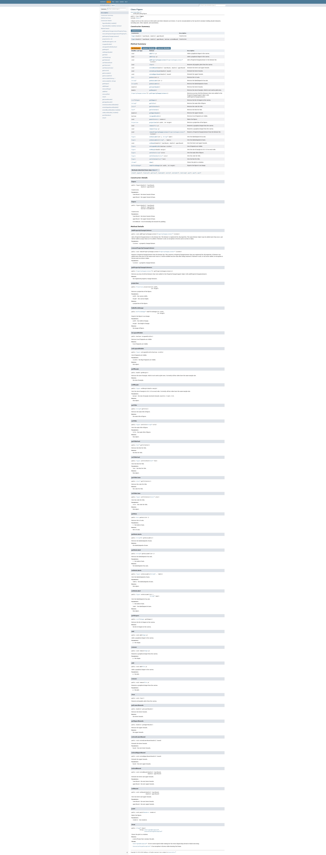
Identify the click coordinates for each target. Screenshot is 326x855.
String (133, 80)
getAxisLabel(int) (107, 75)
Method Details (105, 28)
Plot (153, 53)
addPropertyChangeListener (157, 60)
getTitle (152, 103)
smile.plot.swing (104, 5)
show (150, 162)
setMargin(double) (107, 52)
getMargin (152, 90)
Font (132, 109)
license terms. (171, 852)
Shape (153, 56)
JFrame (133, 162)
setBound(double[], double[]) (110, 112)
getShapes (152, 100)
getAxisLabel (153, 80)
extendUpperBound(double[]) (110, 107)
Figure (113, 5)
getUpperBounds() (107, 102)
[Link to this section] (151, 26)
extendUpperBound (154, 74)
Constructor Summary (107, 15)
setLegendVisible (154, 146)
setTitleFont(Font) (107, 62)
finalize (146, 173)
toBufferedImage (154, 165)
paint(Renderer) (106, 115)
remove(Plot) (106, 94)
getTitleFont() (106, 60)
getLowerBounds (154, 87)
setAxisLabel (153, 136)
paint (151, 119)
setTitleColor (153, 156)
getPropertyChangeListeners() (110, 36)
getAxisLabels (153, 83)
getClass (153, 173)
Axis (132, 77)
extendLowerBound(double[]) (110, 104)
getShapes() (105, 83)
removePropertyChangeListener (158, 132)
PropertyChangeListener (174, 60)
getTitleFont (153, 109)
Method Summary (106, 18)
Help (126, 1)
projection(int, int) (107, 39)
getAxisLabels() (106, 73)
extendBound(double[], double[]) (111, 110)
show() (104, 117)
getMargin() (105, 49)
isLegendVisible (154, 116)
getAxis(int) (105, 70)
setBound (152, 143)
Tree (113, 1)
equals (139, 173)
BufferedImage (135, 165)
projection (152, 122)
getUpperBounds (154, 113)
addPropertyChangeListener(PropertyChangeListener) (115, 31)
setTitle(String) (106, 57)
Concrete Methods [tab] (163, 48)
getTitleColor (153, 106)
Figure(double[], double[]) (109, 23)
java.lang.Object (136, 12)
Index (117, 1)
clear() (104, 96)
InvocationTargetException (152, 831)
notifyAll (175, 173)
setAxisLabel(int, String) (109, 81)
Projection (134, 122)
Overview (103, 1)
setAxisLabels (153, 140)
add (150, 53)
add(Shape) (105, 86)
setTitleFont (153, 159)
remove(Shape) (106, 89)
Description (104, 12)
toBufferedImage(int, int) (109, 41)
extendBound (153, 67)
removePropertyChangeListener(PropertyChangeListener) (115, 33)
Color (133, 106)
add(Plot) (104, 91)
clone (133, 173)
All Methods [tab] (136, 48)
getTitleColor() (106, 65)
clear (151, 64)
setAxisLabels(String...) (108, 78)
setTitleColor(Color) (107, 68)
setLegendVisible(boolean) (109, 47)
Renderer (156, 119)
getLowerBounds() (107, 99)
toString (183, 173)
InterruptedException (151, 830)
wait (189, 173)
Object (138, 18)
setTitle (152, 152)
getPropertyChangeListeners (158, 93)
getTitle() (104, 54)
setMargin (152, 149)
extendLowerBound (154, 71)
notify (168, 173)
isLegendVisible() (107, 44)
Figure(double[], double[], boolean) (111, 26)
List (132, 100)
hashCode (161, 173)
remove (151, 125)
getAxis (151, 77)
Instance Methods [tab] (149, 48)
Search (122, 1)
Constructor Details (106, 20)
